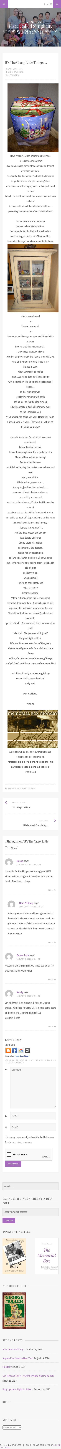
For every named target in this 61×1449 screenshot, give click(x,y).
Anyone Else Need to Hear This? (18, 1358)
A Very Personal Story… (14, 1349)
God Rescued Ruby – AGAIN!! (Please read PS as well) (28, 1375)
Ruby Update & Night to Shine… (18, 1389)
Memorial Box (14, 788)
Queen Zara (23, 955)
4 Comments (14, 75)
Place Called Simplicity (30, 26)
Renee (20, 861)
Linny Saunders (15, 72)
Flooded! (7, 1367)
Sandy (20, 992)
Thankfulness (29, 788)
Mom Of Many (26, 903)
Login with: (10, 1045)
